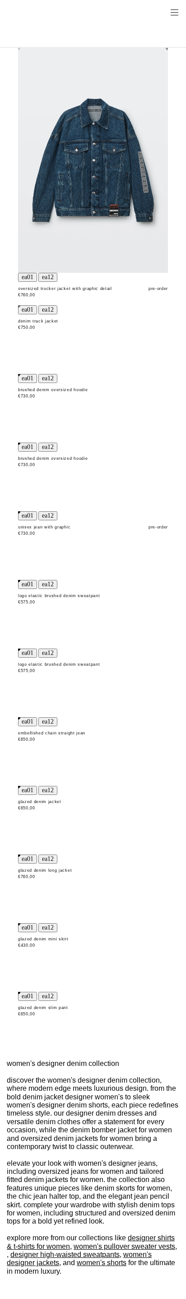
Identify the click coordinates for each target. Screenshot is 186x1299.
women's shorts (101, 1262)
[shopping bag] (161, 11)
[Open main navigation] (174, 11)
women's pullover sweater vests (124, 1246)
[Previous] (27, 277)
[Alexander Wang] (45, 12)
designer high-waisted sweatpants (65, 1254)
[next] (47, 277)
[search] (145, 11)
